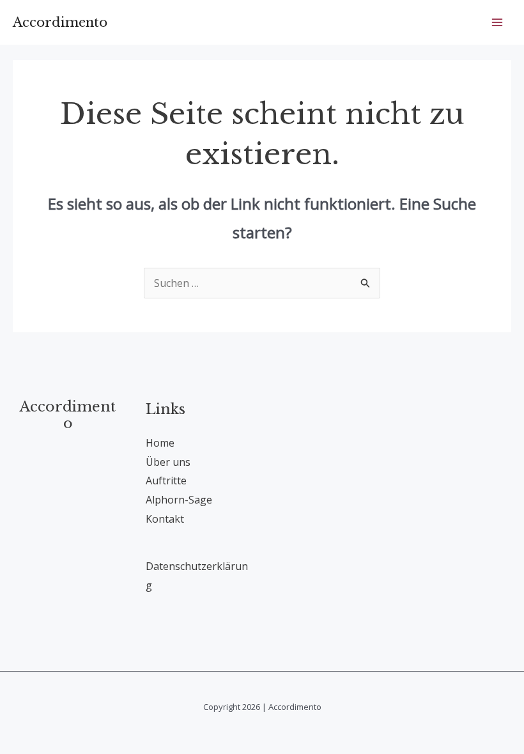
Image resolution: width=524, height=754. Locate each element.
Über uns (168, 462)
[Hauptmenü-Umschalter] (497, 22)
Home (160, 443)
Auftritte (166, 480)
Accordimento (60, 22)
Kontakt (165, 519)
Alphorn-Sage (179, 500)
